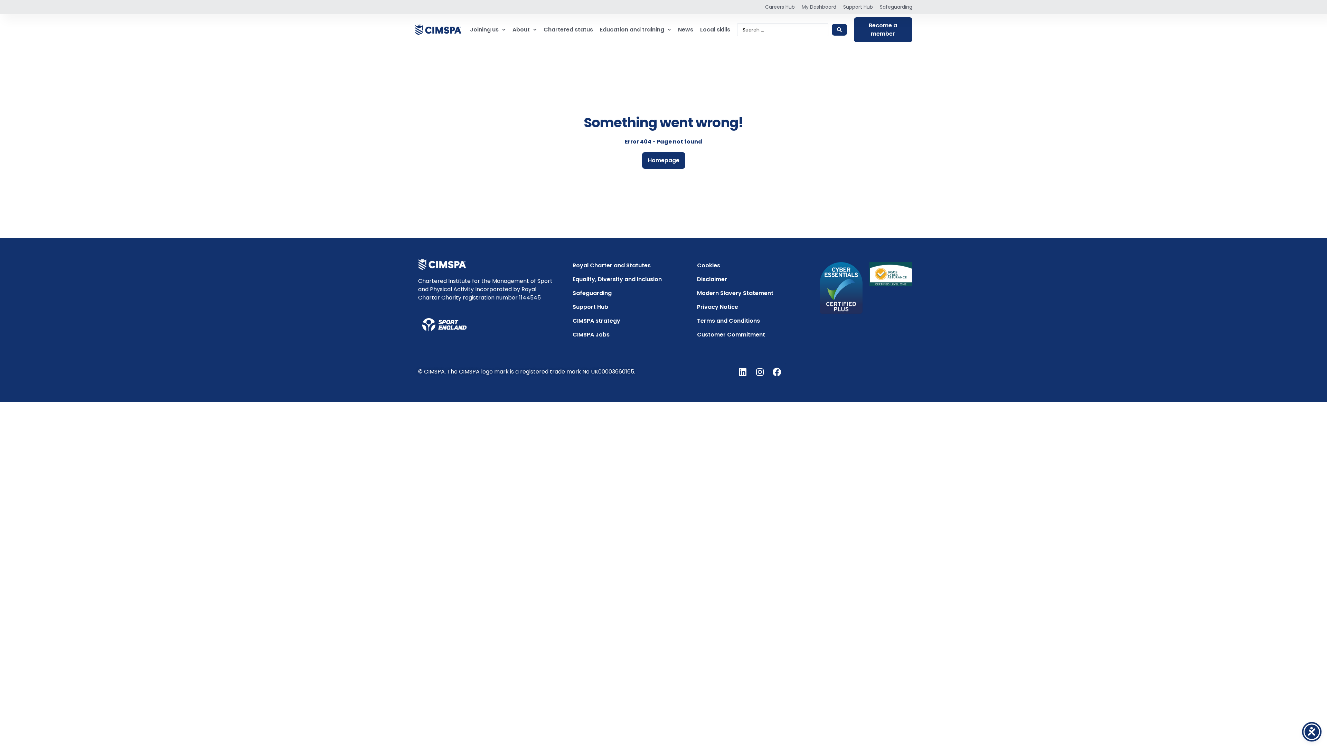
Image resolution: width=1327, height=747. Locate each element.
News (685, 30)
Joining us (484, 30)
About (521, 30)
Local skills (715, 30)
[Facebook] (777, 371)
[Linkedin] (742, 371)
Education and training (632, 30)
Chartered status (568, 30)
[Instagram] (760, 371)
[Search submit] (839, 30)
